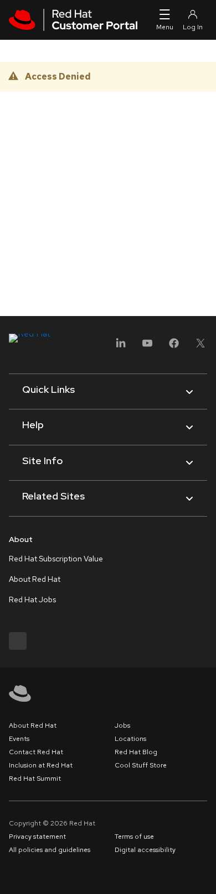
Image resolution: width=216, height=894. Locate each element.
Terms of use (134, 836)
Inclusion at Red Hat (41, 765)
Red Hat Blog (136, 752)
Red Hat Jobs (32, 599)
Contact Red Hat (36, 752)
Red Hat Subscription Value (56, 559)
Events (19, 738)
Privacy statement (37, 836)
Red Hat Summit (35, 778)
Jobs (122, 725)
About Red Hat (34, 579)
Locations (130, 738)
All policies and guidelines (49, 849)
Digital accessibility (145, 849)
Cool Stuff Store (141, 765)
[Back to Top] (204, 873)
